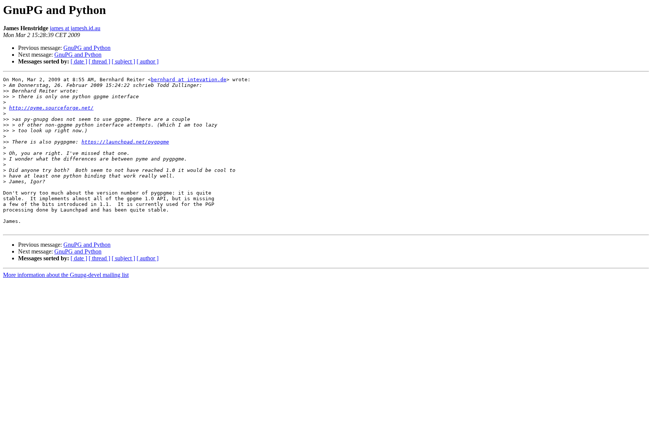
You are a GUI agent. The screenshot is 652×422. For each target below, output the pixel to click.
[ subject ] (123, 61)
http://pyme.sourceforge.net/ (51, 108)
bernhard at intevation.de (188, 79)
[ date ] (79, 61)
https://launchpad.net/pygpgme (125, 142)
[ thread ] (99, 61)
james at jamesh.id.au (75, 28)
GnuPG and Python (87, 48)
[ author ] (147, 61)
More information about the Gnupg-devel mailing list (66, 275)
